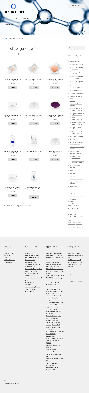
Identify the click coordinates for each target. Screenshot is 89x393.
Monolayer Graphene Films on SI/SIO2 (77, 82)
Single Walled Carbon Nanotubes (75, 182)
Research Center (24, 18)
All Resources (29, 253)
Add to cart (12, 87)
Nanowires (72, 176)
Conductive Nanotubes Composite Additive (78, 161)
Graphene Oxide (74, 139)
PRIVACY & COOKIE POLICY (11, 25)
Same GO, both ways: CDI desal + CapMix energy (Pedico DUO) (53, 318)
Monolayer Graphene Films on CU (77, 68)
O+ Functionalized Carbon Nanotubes (77, 128)
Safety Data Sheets (9, 260)
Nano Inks (72, 173)
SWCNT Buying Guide (31, 271)
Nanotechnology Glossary (32, 287)
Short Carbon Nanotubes (76, 179)
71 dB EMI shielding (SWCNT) (54, 338)
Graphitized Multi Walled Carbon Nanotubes (76, 143)
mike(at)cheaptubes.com (74, 222)
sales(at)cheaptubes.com (75, 224)
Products (6, 18)
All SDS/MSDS (8, 262)
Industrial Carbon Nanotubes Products (75, 152)
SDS (15, 18)
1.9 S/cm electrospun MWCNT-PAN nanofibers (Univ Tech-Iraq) (53, 264)
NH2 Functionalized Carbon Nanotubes (77, 118)
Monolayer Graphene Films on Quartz (77, 77)
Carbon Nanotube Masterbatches (76, 157)
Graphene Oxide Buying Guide (33, 269)
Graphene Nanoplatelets (76, 136)
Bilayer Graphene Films (78, 64)
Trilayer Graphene (76, 90)
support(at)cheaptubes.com (75, 227)
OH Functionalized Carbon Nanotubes (77, 132)
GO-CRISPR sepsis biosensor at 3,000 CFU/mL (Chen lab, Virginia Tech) (54, 305)
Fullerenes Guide (30, 289)
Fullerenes (72, 101)
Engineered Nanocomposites (77, 93)
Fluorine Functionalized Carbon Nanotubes (78, 114)
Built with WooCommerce (11, 383)
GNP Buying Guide (30, 275)
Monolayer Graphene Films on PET (77, 72)
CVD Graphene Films (75, 61)
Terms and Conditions (50, 18)
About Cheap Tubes (9, 253)
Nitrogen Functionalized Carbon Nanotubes (78, 123)
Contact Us (38, 18)
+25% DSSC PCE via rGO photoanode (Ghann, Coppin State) (54, 291)
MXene (71, 170)
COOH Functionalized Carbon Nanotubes (77, 109)
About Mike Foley (30, 291)
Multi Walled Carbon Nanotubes (75, 166)
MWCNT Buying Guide (31, 273)
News (5, 257)
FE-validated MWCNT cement (55, 331)
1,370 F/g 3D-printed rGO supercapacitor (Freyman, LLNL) (54, 311)
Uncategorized (74, 186)
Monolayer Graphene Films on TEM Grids (77, 86)
